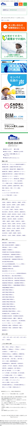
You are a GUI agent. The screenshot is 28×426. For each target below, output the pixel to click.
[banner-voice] (14, 87)
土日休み (23, 349)
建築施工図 (4, 171)
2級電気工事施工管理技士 (8, 304)
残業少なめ (22, 377)
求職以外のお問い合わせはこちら (11, 157)
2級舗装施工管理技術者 (7, 283)
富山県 (19, 214)
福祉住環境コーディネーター (8, 271)
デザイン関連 (17, 188)
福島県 (22, 204)
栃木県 (8, 207)
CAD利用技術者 (5, 254)
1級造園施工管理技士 (19, 283)
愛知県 (14, 219)
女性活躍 (12, 377)
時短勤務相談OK (6, 363)
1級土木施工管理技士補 (7, 278)
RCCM (3, 320)
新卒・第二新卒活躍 (6, 370)
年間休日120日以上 (6, 354)
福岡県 (12, 230)
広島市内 (9, 228)
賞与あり (12, 347)
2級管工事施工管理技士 (7, 294)
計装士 (18, 311)
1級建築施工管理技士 (15, 254)
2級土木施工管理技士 (19, 278)
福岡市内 (18, 230)
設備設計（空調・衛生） (19, 174)
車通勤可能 (21, 354)
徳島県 (18, 228)
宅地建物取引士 (18, 256)
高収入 (7, 347)
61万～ (3, 339)
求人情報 (17, 149)
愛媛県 (3, 230)
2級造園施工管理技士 (7, 285)
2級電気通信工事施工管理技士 (9, 311)
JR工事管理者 (22, 320)
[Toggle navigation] (25, 4)
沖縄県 (23, 235)
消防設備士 (4, 247)
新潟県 (9, 214)
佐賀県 (10, 233)
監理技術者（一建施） (6, 325)
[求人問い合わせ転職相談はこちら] (14, 26)
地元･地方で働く (6, 358)
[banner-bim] (14, 116)
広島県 (3, 228)
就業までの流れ (7, 151)
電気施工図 (16, 178)
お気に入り (17, 154)
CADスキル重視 (5, 382)
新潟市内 (14, 214)
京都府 (12, 221)
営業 (11, 188)
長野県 (12, 216)
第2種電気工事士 (15, 313)
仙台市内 (9, 204)
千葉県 (11, 209)
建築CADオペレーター (19, 171)
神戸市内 (19, 223)
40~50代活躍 (21, 373)
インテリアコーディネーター (8, 273)
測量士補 (20, 318)
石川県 (23, 214)
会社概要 (14, 393)
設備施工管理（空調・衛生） (15, 166)
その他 (14, 195)
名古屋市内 (20, 219)
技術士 (8, 320)
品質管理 (10, 185)
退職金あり (11, 349)
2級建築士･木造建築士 (7, 249)
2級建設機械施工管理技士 (8, 287)
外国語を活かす (16, 387)
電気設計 (22, 178)
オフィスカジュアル (14, 380)
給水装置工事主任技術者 (7, 256)
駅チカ (16, 377)
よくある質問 (21, 393)
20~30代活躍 (14, 373)
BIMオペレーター (6, 190)
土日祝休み (4, 351)
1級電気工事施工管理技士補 (8, 301)
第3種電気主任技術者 (7, 318)
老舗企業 (15, 365)
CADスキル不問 (14, 382)
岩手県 (23, 202)
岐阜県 (17, 216)
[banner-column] (14, 66)
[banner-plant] (14, 126)
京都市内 (18, 221)
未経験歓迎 (10, 368)
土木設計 (16, 176)
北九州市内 (4, 233)
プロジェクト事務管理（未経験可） (17, 164)
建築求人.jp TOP (8, 149)
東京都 (21, 209)
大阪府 (22, 221)
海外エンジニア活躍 (6, 387)
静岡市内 (4, 219)
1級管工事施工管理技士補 (8, 292)
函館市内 (14, 202)
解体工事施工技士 (6, 275)
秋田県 (13, 204)
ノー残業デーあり (13, 351)
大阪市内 (4, 223)
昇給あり (18, 347)
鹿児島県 (19, 235)
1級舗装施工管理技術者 (19, 280)
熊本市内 (4, 235)
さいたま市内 (5, 209)
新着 (3, 347)
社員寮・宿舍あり (18, 356)
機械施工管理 (20, 169)
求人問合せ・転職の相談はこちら (9, 154)
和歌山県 (4, 226)
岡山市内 (23, 226)
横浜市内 (4, 214)
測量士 (14, 318)
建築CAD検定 (12, 242)
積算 (22, 185)
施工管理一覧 (5, 164)
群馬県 (12, 207)
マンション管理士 (20, 264)
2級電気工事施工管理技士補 (8, 306)
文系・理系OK (17, 368)
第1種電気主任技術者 (7, 316)
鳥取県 (9, 226)
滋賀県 (8, 221)
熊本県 (19, 233)
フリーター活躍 (15, 370)
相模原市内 (22, 211)
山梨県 (8, 216)
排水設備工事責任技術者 (7, 261)
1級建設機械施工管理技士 (19, 285)
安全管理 (4, 185)
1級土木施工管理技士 (16, 275)
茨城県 (3, 207)
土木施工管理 (5, 169)
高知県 (8, 230)
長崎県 (14, 233)
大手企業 (10, 365)
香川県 (22, 228)
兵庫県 (13, 223)
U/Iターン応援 (5, 361)
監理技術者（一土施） (17, 325)
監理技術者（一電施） (17, 327)
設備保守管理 (16, 185)
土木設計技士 (14, 320)
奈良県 (23, 223)
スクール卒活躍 (5, 373)
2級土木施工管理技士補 (7, 280)
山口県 (13, 228)
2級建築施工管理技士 (7, 266)
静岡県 (21, 216)
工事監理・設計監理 (18, 183)
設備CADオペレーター (7, 176)
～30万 (3, 337)
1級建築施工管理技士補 (17, 259)
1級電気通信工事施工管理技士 (9, 308)
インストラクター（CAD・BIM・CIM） (10, 192)
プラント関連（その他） (7, 183)
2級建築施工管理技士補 (7, 268)
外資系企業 (20, 363)
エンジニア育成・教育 (7, 195)
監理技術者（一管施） (6, 327)
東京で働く (13, 358)
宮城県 (3, 204)
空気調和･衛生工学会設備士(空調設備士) (11, 252)
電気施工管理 (13, 169)
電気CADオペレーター (7, 181)
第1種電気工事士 (6, 313)
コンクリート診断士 (16, 323)
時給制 (8, 339)
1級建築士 (17, 245)
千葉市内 (16, 209)
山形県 (18, 204)
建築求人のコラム (7, 391)
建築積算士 (4, 330)
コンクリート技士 (6, 323)
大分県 (9, 235)
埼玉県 (17, 207)
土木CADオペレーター (7, 178)
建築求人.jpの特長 (19, 151)
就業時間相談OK (13, 361)
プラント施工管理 (18, 181)
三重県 (3, 221)
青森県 (19, 202)
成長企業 (21, 365)
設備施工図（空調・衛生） (7, 174)
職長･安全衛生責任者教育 (8, 245)
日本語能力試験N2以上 (7, 384)
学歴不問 (4, 368)
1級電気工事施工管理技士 (8, 299)
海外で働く (20, 358)
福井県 (3, 216)
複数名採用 (13, 363)
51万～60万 (23, 337)
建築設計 (11, 171)
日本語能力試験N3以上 (19, 384)
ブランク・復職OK (18, 375)
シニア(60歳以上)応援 (7, 375)
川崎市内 (16, 211)
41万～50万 (16, 337)
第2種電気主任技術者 (18, 316)
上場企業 (4, 365)
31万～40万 (9, 337)
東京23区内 (4, 211)
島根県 (13, 226)
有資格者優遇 (5, 377)
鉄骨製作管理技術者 (21, 273)
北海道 (3, 202)
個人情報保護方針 (17, 391)
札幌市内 (9, 202)
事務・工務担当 (5, 188)
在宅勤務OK (5, 356)
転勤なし (11, 356)
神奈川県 (11, 211)
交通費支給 (14, 354)
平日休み (17, 349)
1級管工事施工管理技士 (7, 290)
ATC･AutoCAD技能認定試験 (8, 264)
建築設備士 (4, 242)
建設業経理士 (16, 266)
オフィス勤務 (5, 380)
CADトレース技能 (13, 247)
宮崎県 (13, 235)
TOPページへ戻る (5, 20)
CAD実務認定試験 (6, 259)
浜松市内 (10, 219)
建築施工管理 (5, 166)
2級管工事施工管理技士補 (8, 297)
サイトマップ (7, 393)
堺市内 (9, 223)
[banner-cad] (14, 105)
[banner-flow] (14, 45)
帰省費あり (4, 349)
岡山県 (18, 226)
